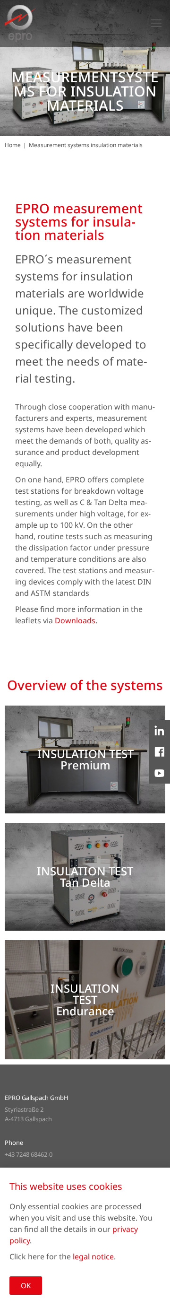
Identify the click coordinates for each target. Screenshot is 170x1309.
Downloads (75, 620)
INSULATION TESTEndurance (85, 999)
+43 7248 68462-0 (28, 1154)
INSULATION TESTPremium (85, 759)
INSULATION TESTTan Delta (85, 876)
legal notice (93, 1256)
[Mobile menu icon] (156, 23)
